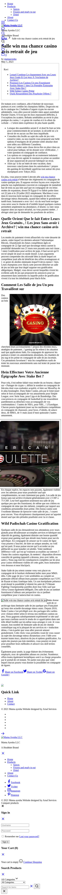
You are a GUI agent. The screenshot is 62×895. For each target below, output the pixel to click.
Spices (16, 9)
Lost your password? (29, 836)
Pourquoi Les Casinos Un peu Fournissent (30, 82)
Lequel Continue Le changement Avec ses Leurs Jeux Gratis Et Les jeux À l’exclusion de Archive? (33, 77)
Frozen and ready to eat (24, 12)
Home (10, 3)
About (10, 17)
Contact (11, 704)
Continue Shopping (32, 862)
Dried (16, 14)
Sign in (5, 842)
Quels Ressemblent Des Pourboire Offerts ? (30, 93)
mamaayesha (10, 59)
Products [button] (11, 6)
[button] (2, 806)
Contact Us (12, 20)
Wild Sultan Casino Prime (22, 91)
